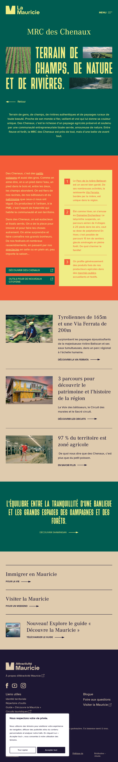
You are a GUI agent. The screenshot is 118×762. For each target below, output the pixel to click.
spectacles (12, 249)
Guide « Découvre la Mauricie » (23, 707)
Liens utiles (13, 694)
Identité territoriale (16, 699)
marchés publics (87, 273)
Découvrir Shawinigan (53, 532)
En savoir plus (67, 465)
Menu (102, 12)
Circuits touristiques (17, 711)
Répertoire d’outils (16, 703)
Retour (22, 101)
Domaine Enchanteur (88, 215)
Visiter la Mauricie (95, 705)
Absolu (97, 756)
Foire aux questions (97, 700)
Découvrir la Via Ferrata (73, 359)
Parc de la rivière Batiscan (91, 180)
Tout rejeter (23, 750)
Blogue (88, 694)
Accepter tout (51, 750)
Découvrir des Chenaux (24, 270)
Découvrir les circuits (72, 419)
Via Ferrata (92, 192)
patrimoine (12, 199)
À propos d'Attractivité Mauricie (23, 675)
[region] (37, 734)
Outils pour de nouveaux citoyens (25, 280)
